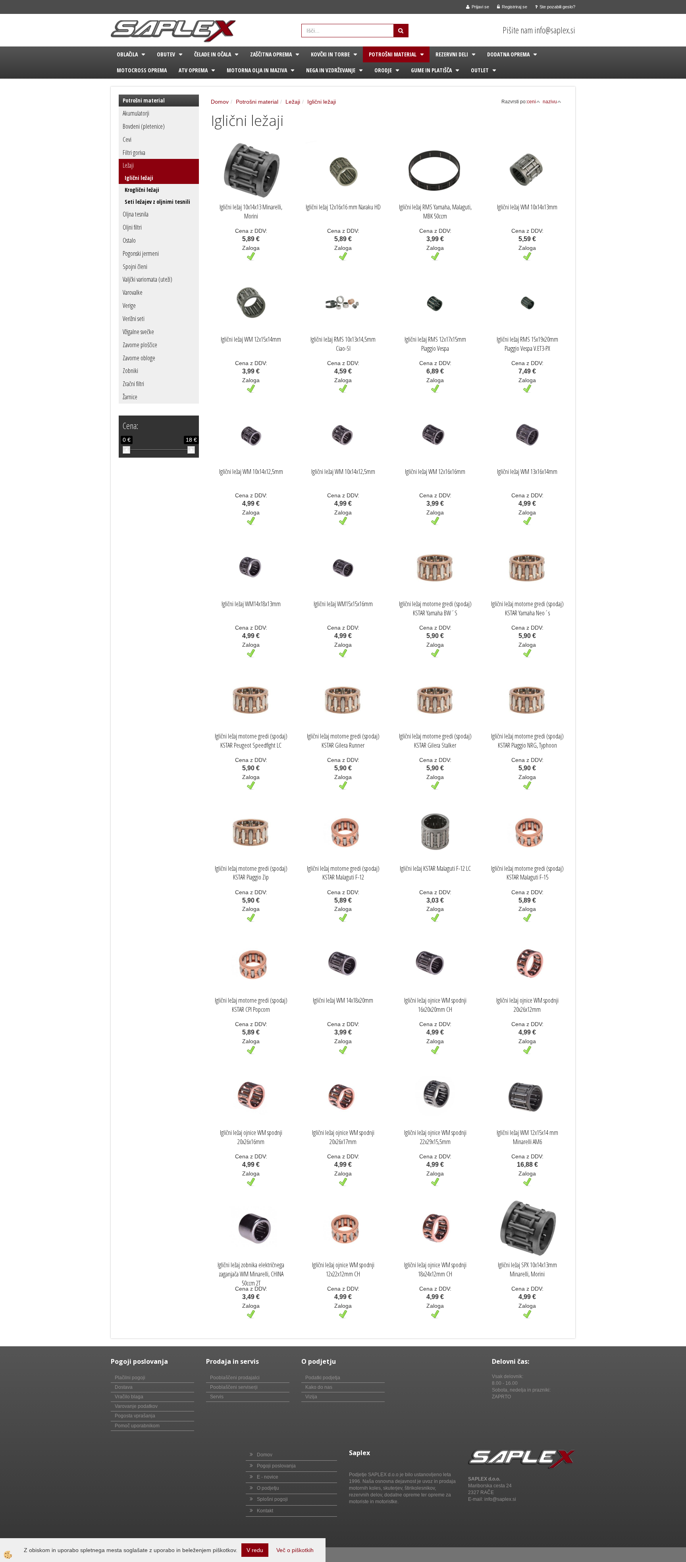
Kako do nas (318, 1387)
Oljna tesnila (135, 214)
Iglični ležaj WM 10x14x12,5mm (251, 471)
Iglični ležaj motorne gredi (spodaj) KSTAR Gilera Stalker (435, 741)
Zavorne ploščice (140, 344)
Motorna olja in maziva (257, 70)
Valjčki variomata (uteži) (147, 279)
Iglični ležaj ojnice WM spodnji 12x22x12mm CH (343, 1269)
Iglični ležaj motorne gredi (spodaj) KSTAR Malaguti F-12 (343, 873)
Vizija (311, 1397)
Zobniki (130, 370)
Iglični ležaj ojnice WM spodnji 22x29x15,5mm (435, 1137)
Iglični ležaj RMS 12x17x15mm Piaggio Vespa (435, 344)
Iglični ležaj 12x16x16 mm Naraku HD (343, 207)
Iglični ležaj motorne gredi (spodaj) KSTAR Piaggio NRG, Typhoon (527, 741)
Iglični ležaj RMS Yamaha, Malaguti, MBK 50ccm (435, 211)
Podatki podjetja (322, 1377)
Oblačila (127, 54)
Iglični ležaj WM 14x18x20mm (343, 1000)
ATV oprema (193, 70)
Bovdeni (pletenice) (144, 126)
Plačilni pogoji (130, 1377)
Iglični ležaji (139, 178)
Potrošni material (392, 54)
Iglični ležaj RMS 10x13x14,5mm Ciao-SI (343, 344)
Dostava (124, 1387)
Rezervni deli (451, 54)
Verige (129, 305)
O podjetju (268, 1488)
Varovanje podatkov (136, 1406)
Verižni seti (134, 318)
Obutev (166, 54)
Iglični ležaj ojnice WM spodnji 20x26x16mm (251, 1137)
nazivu (550, 101)
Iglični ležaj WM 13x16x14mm (527, 471)
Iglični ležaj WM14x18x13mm (251, 603)
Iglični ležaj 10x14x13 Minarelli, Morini (251, 211)
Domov (220, 102)
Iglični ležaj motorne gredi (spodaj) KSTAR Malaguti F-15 (527, 873)
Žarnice (130, 396)
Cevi (127, 139)
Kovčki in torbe (330, 54)
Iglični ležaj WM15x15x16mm (343, 603)
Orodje (383, 70)
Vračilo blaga (129, 1397)
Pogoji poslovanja (276, 1466)
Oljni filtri (132, 227)
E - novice (267, 1477)
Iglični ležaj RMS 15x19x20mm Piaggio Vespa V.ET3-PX (527, 344)
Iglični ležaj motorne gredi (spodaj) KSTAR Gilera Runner (343, 741)
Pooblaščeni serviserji (234, 1387)
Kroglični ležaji (142, 189)
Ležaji (128, 165)
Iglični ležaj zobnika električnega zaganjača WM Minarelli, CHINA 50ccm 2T (251, 1273)
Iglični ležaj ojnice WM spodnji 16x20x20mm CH (435, 1005)
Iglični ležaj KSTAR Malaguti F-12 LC (435, 868)
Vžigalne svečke (138, 331)
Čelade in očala (212, 54)
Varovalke (133, 292)
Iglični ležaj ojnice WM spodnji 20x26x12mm (527, 1005)
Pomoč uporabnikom (137, 1426)
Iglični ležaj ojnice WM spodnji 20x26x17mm (343, 1137)
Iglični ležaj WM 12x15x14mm (251, 339)
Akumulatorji (136, 113)
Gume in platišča (431, 70)
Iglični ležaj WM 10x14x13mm (527, 207)
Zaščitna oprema (271, 54)
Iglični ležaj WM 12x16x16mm (435, 471)
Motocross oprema (142, 70)
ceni (531, 101)
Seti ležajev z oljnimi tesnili (157, 201)
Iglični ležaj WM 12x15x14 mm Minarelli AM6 (527, 1137)
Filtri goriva (134, 152)
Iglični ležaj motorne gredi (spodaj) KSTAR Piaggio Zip (251, 873)
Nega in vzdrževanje (330, 70)
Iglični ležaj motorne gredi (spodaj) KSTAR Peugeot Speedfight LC (251, 741)
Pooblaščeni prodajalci (235, 1377)
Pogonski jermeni (141, 253)
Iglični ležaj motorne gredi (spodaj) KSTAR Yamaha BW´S (435, 608)
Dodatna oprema (508, 54)
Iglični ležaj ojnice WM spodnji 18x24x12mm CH (435, 1269)
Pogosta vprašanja (135, 1416)
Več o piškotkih (295, 1550)
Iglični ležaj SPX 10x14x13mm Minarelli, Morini (527, 1269)
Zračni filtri (133, 383)
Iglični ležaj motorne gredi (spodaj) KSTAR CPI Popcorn (251, 1005)
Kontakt (265, 1511)
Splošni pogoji (272, 1499)
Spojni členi (135, 266)
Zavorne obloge (139, 358)
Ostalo (129, 240)
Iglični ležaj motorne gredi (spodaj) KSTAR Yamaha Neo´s (527, 608)
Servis (217, 1397)
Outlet (480, 70)
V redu (255, 1550)
